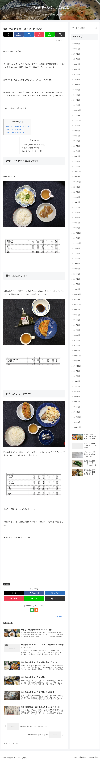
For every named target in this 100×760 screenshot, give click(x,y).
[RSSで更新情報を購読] (36, 610)
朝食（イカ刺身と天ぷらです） (17, 126)
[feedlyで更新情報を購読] (32, 610)
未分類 (7, 584)
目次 (31, 140)
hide (21, 122)
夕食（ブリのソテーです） (15, 132)
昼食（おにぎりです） (13, 129)
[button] (60, 34)
